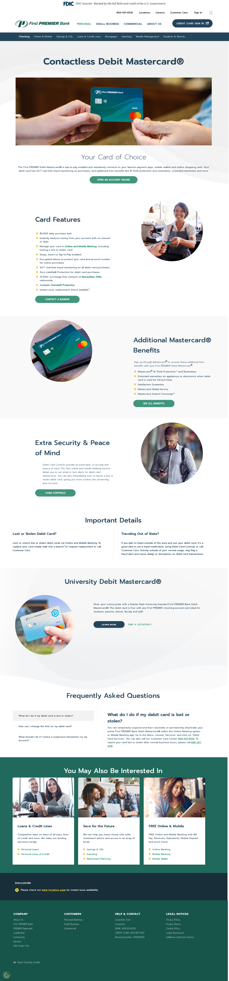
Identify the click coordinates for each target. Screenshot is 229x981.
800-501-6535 (125, 12)
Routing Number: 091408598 (130, 937)
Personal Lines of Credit (35, 854)
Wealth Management (147, 36)
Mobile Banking (161, 854)
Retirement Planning (98, 859)
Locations (144, 12)
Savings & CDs (64, 36)
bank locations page (54, 890)
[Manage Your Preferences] (6, 975)
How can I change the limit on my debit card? (45, 726)
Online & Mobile (43, 36)
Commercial (133, 24)
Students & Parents (174, 36)
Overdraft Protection (63, 285)
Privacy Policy (173, 919)
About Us (154, 24)
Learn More (109, 624)
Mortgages (111, 36)
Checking (24, 36)
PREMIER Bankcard (22, 928)
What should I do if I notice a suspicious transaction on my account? (53, 738)
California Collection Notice (180, 937)
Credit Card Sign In (191, 23)
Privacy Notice (173, 924)
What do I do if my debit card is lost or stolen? (46, 716)
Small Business (107, 24)
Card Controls (55, 493)
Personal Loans (30, 849)
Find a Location (139, 624)
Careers (160, 12)
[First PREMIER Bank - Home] (42, 28)
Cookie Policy (173, 928)
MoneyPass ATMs (92, 277)
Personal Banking (73, 919)
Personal (84, 24)
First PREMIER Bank (23, 924)
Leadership (19, 932)
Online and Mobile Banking (81, 246)
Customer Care (179, 12)
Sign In (198, 12)
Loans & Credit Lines (89, 36)
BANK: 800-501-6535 (125, 928)
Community (19, 937)
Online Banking (161, 849)
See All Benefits (153, 403)
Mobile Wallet (160, 859)
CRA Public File (21, 946)
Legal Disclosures (175, 932)
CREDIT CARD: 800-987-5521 (129, 932)
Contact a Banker (57, 299)
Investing (126, 36)
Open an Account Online (113, 179)
